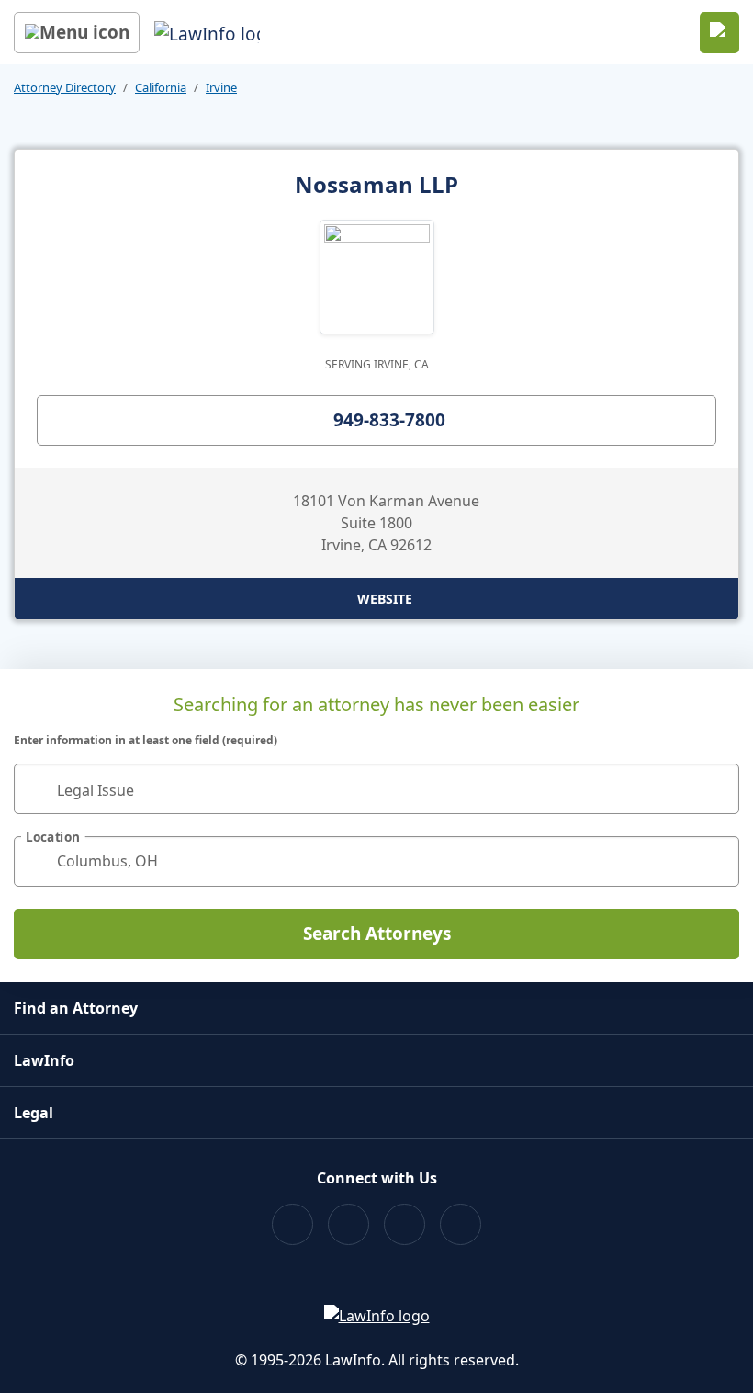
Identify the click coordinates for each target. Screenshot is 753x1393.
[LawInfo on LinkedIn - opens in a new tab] (460, 1224)
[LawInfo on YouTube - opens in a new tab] (404, 1224)
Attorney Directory (65, 87)
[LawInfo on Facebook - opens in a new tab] (292, 1224)
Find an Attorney (76, 1008)
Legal (33, 1113)
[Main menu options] (77, 32)
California (160, 87)
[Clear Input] (717, 788)
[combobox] (376, 789)
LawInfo (44, 1060)
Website (384, 598)
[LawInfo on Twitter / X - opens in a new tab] (348, 1224)
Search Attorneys (377, 934)
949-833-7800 (389, 420)
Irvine (221, 87)
